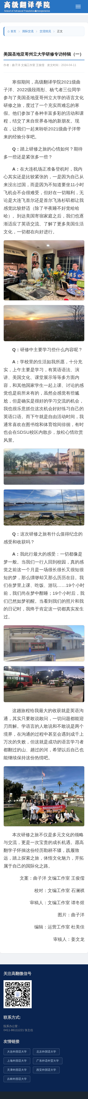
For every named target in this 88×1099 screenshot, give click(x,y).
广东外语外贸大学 (47, 1060)
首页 (13, 31)
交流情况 (45, 31)
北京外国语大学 (46, 1051)
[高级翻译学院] (27, 6)
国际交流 (28, 31)
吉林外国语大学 (17, 1079)
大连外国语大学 (17, 1051)
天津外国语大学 (17, 1069)
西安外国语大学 (46, 1069)
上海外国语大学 (17, 1060)
